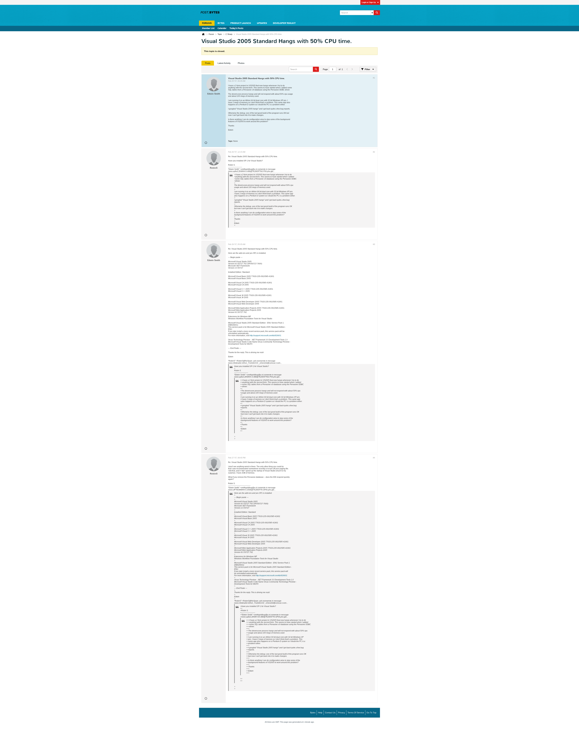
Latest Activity (224, 63)
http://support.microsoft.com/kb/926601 (265, 335)
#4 (374, 458)
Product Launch (240, 23)
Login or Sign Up (369, 2)
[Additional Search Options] (372, 12)
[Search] (377, 12)
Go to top (371, 712)
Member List (208, 28)
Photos (241, 63)
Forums (207, 23)
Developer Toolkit (284, 23)
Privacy (341, 712)
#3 (374, 244)
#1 (374, 78)
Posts (207, 63)
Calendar (222, 28)
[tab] (207, 63)
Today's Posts (236, 28)
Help (320, 712)
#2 (374, 152)
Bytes (312, 712)
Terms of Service (356, 712)
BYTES (221, 23)
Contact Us (330, 712)
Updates (262, 23)
